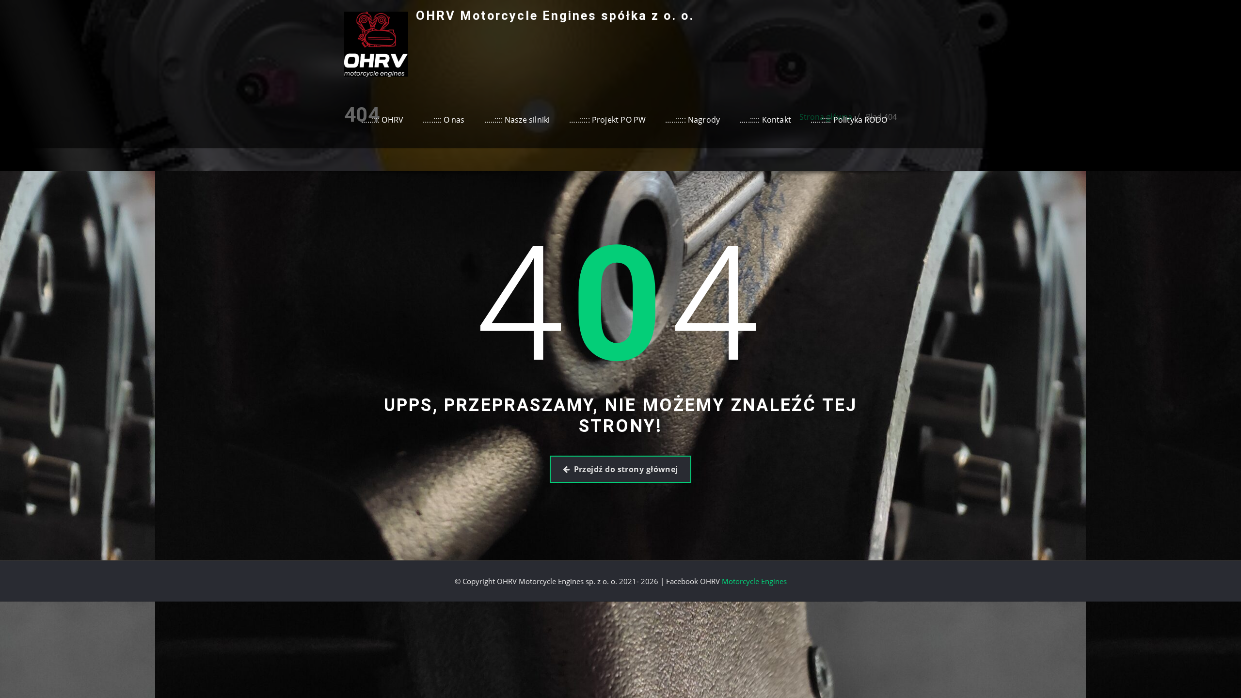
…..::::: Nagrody (692, 119)
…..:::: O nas (443, 119)
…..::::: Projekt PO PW (607, 119)
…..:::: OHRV (382, 119)
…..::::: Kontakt (765, 119)
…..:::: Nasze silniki (517, 119)
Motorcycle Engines (754, 581)
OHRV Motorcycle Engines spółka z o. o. (555, 15)
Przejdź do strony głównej (626, 469)
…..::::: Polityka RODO (849, 119)
